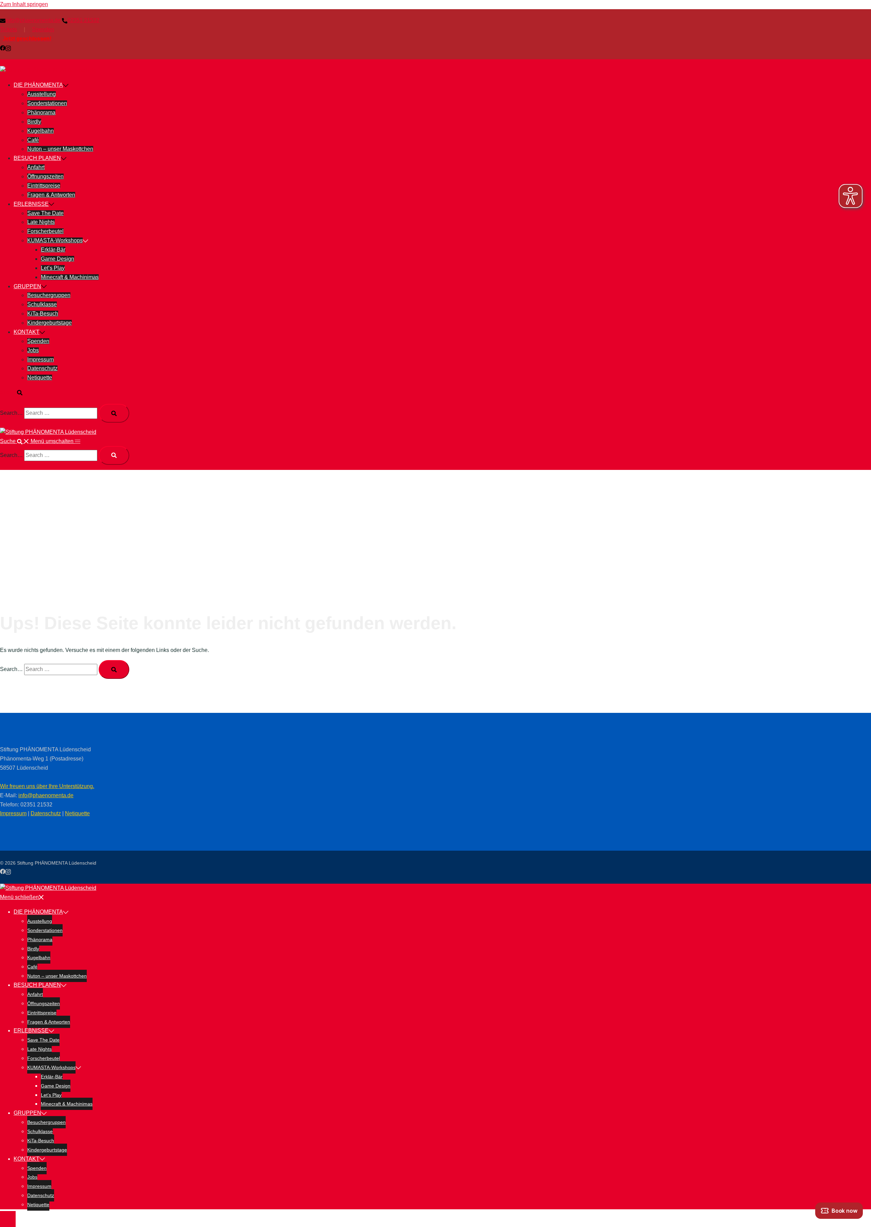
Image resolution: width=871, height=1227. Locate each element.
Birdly (34, 122)
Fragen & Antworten (51, 195)
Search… (11, 413)
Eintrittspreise (43, 186)
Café (33, 140)
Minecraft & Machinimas (70, 277)
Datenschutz (42, 368)
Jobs (33, 350)
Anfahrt (36, 167)
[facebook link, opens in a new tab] (2, 48)
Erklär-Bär (53, 249)
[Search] (114, 413)
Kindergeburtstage (49, 323)
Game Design (57, 259)
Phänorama (41, 112)
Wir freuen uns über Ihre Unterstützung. (47, 786)
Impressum (40, 359)
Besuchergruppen (48, 295)
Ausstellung (41, 94)
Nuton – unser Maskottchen (60, 149)
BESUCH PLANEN (37, 158)
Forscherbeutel (45, 231)
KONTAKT (26, 332)
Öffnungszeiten (45, 176)
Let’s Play (53, 268)
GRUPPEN (27, 286)
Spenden (43, 29)
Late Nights (41, 222)
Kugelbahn (40, 131)
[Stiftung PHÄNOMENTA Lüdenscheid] (48, 70)
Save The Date (45, 213)
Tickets (8, 29)
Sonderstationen (47, 103)
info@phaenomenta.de (45, 795)
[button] (14, 392)
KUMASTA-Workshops (55, 240)
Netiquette (39, 377)
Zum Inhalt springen (24, 4)
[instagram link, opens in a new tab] (8, 48)
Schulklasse (42, 304)
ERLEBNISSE (31, 204)
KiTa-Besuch (42, 313)
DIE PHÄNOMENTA (38, 85)
